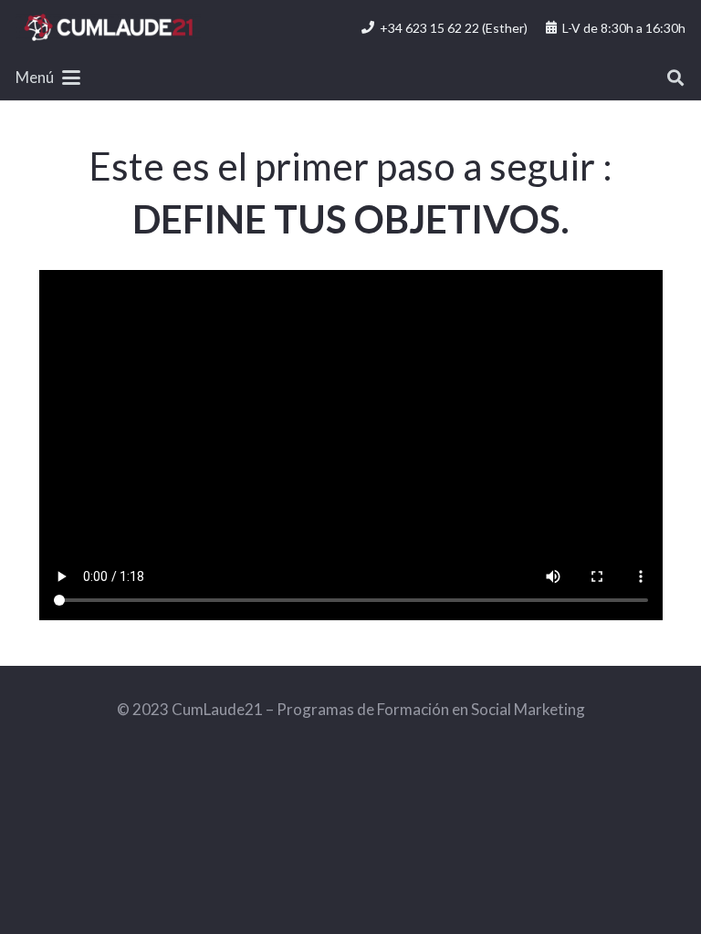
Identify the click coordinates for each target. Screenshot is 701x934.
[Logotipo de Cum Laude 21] (108, 27)
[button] (47, 77)
